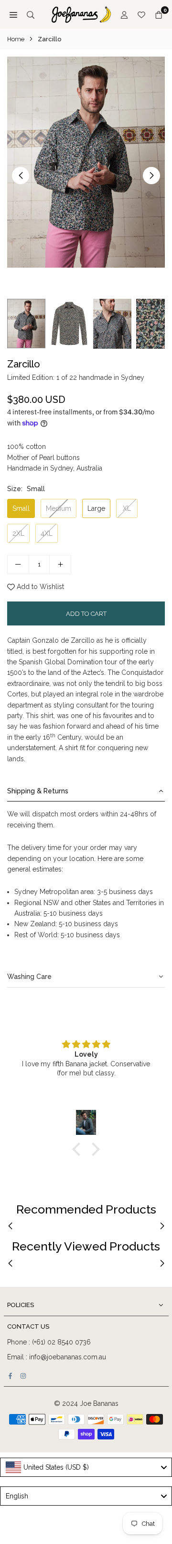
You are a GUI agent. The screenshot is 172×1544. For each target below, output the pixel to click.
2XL (18, 533)
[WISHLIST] (141, 14)
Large (96, 508)
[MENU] (13, 14)
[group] (86, 162)
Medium (58, 508)
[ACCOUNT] (124, 14)
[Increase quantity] (60, 564)
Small (21, 508)
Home (15, 39)
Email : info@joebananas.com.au (56, 1357)
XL (127, 508)
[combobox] (86, 1467)
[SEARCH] (30, 14)
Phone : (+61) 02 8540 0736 (49, 1342)
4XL (47, 533)
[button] (151, 175)
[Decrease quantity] (18, 564)
